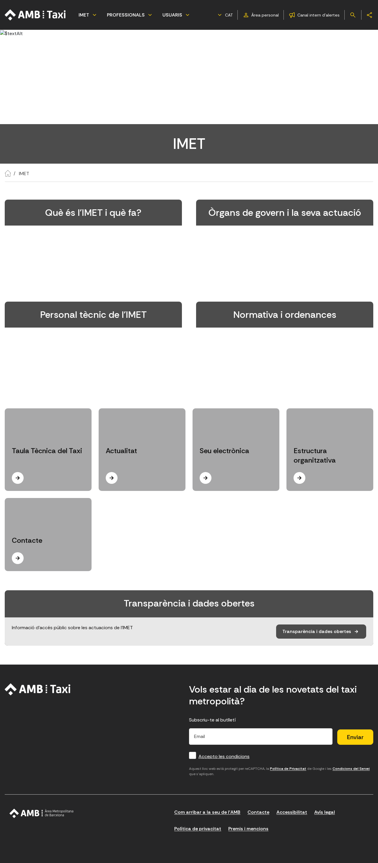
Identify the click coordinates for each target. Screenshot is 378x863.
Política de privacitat (197, 829)
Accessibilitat (291, 812)
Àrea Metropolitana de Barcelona (41, 813)
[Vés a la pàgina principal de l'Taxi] (35, 14)
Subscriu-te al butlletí (212, 720)
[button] (224, 15)
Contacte (258, 812)
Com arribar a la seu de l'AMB (207, 812)
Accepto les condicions (224, 756)
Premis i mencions (248, 829)
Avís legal (324, 812)
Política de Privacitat (288, 768)
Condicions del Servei (351, 768)
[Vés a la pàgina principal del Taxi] (38, 689)
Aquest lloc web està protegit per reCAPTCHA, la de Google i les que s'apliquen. (279, 771)
